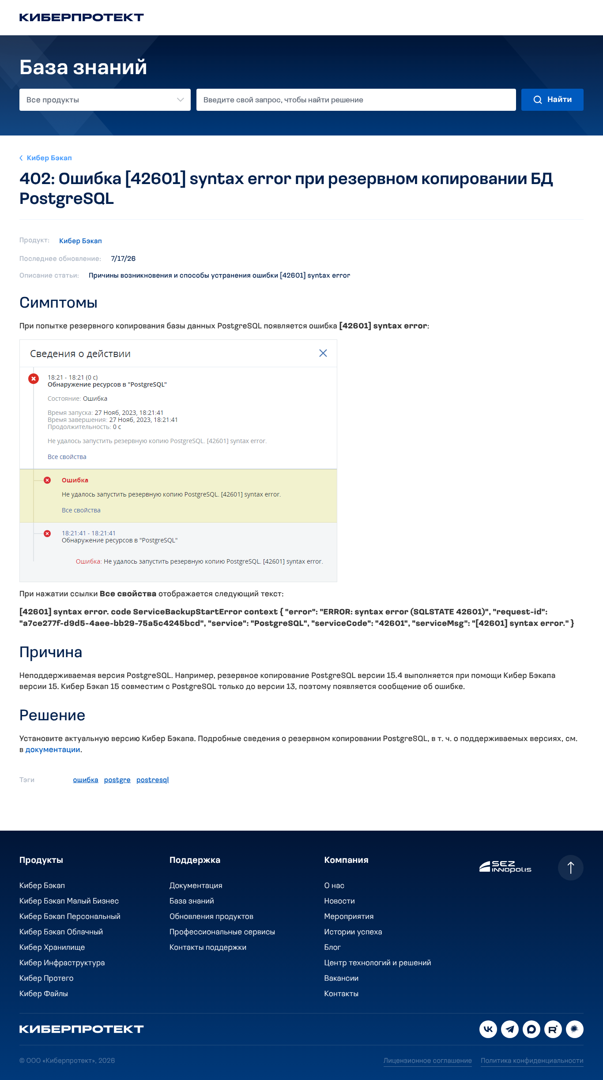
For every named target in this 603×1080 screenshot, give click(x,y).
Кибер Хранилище (52, 948)
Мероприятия (349, 917)
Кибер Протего (46, 979)
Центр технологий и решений (377, 963)
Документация (196, 886)
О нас (334, 886)
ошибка (85, 780)
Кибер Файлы (43, 994)
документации (53, 750)
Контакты (341, 994)
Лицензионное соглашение (428, 1061)
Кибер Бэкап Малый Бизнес (69, 902)
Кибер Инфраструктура (62, 963)
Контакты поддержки (208, 948)
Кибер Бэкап (49, 158)
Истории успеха (353, 933)
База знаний (192, 902)
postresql (152, 780)
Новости (339, 902)
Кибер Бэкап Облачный (61, 933)
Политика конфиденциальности (532, 1061)
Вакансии (341, 979)
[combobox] (105, 100)
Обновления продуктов (211, 917)
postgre (117, 780)
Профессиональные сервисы (222, 933)
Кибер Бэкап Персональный (70, 917)
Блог (332, 948)
